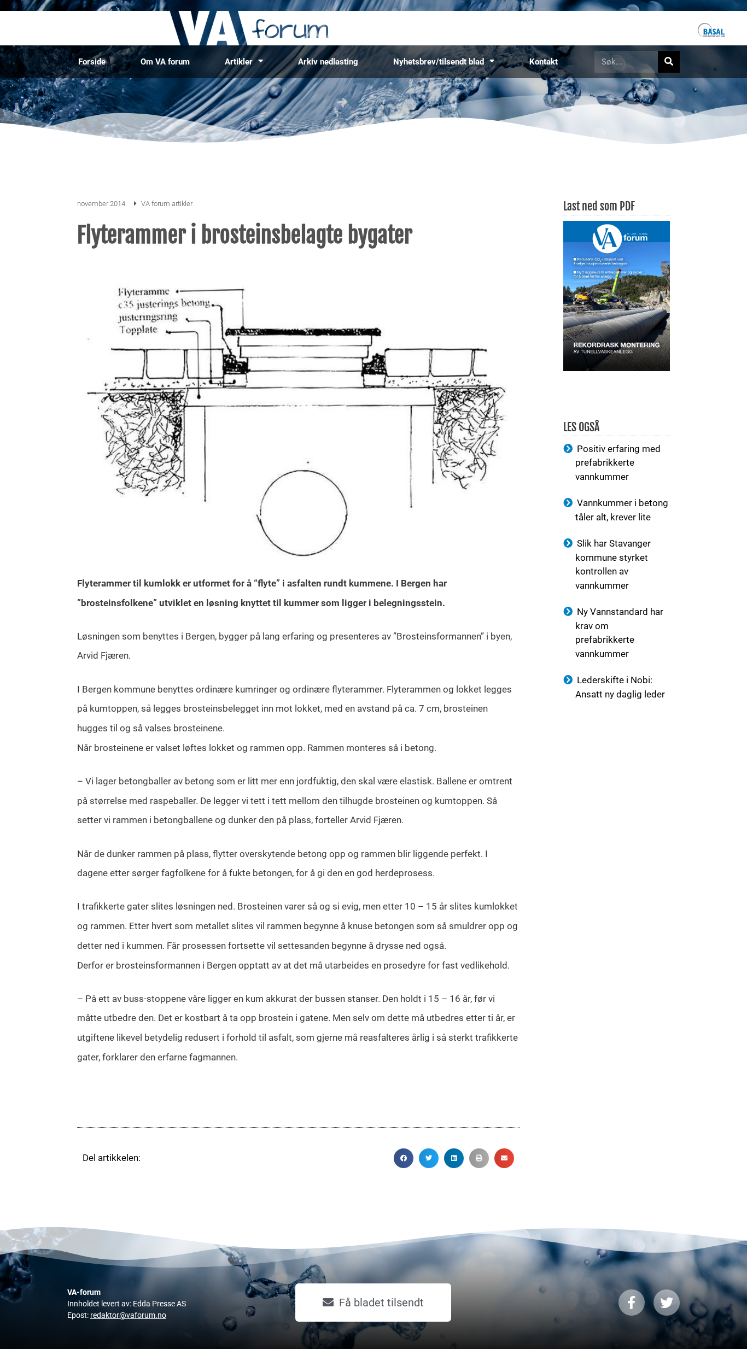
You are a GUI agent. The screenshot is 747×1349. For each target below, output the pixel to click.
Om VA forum (165, 62)
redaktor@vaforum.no (128, 1315)
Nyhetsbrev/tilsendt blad (438, 62)
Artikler (239, 62)
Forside (92, 62)
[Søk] (669, 62)
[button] (403, 1158)
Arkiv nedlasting (328, 62)
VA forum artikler (166, 204)
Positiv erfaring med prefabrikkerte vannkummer (618, 462)
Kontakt (543, 62)
